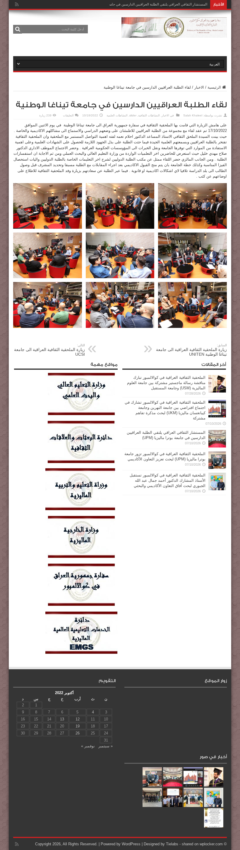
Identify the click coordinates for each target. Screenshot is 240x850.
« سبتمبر (105, 746)
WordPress (131, 844)
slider (132, 115)
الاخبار (199, 87)
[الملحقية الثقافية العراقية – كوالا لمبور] (174, 33)
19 (78, 726)
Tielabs (172, 844)
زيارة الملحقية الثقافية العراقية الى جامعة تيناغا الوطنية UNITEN (191, 350)
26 (78, 733)
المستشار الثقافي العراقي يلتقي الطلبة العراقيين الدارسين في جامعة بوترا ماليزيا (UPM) (142, 4)
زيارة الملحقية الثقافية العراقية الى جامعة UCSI (49, 350)
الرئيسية (214, 87)
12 (78, 719)
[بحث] (17, 29)
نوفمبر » (88, 746)
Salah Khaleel (192, 115)
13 (62, 719)
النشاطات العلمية (117, 115)
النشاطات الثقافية (149, 115)
